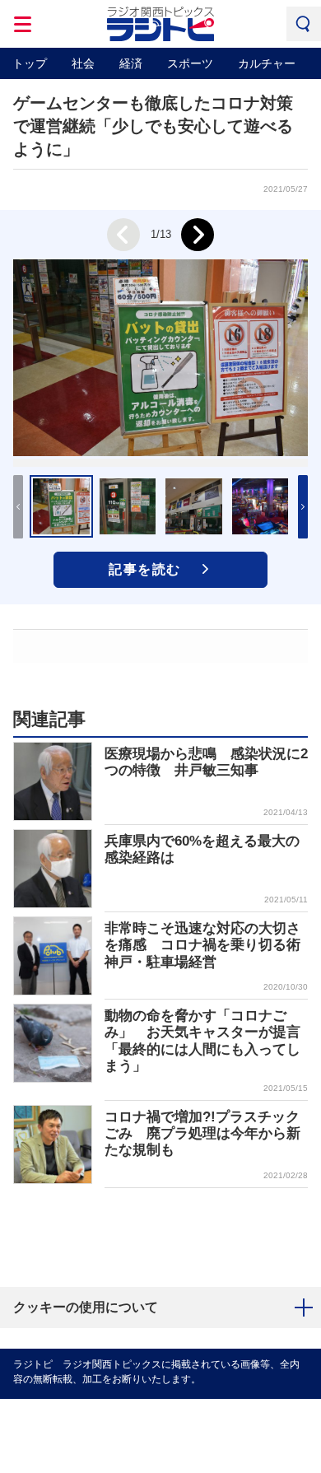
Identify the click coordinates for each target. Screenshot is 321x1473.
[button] (303, 506)
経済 (130, 63)
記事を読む (145, 569)
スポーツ (190, 63)
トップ (29, 63)
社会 (83, 63)
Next (197, 234)
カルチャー (266, 63)
